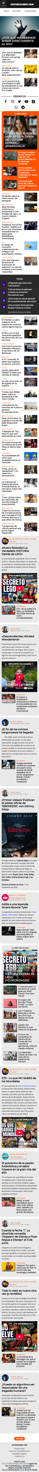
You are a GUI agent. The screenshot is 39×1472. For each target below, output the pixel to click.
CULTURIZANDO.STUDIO (15, 1463)
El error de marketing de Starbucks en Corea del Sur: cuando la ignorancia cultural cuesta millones (27, 1041)
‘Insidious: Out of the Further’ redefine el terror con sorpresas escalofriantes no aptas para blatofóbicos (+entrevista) (12, 232)
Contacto (19, 1456)
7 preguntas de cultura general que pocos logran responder (11, 529)
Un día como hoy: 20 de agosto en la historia (12, 383)
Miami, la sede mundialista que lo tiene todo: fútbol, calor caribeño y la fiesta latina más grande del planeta (24, 1206)
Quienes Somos (19, 1454)
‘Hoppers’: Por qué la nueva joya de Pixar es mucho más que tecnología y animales (26, 1268)
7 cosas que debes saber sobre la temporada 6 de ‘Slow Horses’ (11, 395)
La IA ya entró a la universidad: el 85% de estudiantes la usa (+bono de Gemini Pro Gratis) (12, 86)
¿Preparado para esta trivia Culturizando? (20, 284)
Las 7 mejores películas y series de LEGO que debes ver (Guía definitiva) (26, 1015)
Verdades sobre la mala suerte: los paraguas (10, 198)
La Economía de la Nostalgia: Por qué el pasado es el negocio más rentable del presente (26, 1361)
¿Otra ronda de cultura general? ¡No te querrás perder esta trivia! (22, 300)
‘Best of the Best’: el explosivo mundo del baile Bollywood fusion (12, 421)
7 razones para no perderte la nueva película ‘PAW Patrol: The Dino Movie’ (27, 991)
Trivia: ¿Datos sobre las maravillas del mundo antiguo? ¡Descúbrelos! (11, 500)
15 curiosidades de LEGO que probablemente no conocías (11, 459)
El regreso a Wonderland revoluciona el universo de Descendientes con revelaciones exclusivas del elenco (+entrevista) (26, 704)
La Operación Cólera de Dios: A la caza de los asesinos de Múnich (27, 1057)
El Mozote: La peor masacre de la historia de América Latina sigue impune (12, 323)
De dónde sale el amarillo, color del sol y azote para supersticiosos (12, 71)
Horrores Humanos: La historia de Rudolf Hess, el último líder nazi (12, 445)
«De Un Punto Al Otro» (27, 1086)
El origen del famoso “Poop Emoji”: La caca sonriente (25, 1003)
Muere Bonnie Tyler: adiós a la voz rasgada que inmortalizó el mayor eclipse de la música (26, 934)
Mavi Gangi (15, 629)
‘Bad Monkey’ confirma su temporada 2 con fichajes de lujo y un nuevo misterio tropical (11, 213)
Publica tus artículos (19, 1451)
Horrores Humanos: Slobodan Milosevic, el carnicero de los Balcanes (11, 349)
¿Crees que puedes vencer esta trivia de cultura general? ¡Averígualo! (19, 140)
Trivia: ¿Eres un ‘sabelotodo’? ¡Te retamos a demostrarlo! (10, 472)
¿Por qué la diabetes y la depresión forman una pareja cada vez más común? (12, 57)
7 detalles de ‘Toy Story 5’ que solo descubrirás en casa (11, 433)
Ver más (19, 1438)
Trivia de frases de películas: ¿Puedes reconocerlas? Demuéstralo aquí (20, 292)
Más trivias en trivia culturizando (19, 312)
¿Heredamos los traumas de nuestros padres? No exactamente (12, 408)
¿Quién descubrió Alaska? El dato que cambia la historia (11, 372)
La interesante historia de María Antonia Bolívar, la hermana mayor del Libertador (12, 486)
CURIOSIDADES (30, 11)
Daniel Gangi (16, 722)
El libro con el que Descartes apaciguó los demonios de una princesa (12, 336)
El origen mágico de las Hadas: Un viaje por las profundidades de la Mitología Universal (27, 158)
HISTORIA (16, 11)
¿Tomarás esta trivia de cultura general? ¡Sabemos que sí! (27, 184)
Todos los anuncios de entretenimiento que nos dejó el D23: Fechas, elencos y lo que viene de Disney (12, 515)
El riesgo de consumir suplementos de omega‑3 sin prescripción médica (12, 249)
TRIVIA (6, 11)
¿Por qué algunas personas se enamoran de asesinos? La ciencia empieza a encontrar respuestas (12, 266)
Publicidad (19, 1448)
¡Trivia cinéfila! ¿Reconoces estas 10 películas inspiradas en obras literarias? (27, 172)
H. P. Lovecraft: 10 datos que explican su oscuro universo (11, 361)
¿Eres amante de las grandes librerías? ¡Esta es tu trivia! (20, 306)
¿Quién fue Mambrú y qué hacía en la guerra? (27, 1027)
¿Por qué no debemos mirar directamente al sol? (19, 41)
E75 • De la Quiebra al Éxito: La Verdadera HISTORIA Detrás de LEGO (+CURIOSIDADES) (26, 613)
